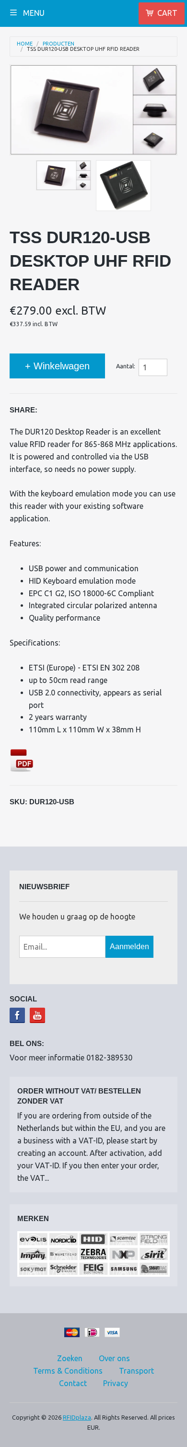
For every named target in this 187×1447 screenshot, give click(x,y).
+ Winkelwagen (57, 366)
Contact (73, 1383)
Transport (136, 1370)
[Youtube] (37, 1015)
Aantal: (125, 366)
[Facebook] (17, 1015)
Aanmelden (129, 946)
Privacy (115, 1383)
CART (167, 13)
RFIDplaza (77, 1417)
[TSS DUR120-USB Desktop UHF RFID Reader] (63, 175)
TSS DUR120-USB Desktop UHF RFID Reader (83, 49)
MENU (33, 13)
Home (25, 44)
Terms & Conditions (68, 1370)
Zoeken (69, 1358)
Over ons (114, 1358)
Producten (58, 44)
